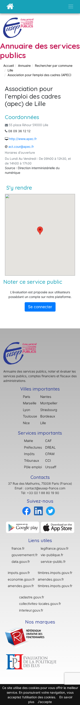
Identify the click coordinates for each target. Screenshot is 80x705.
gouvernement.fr (25, 555)
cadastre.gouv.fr (31, 597)
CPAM (49, 454)
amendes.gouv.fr (21, 586)
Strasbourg (48, 410)
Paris (26, 397)
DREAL (50, 447)
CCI (48, 460)
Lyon (26, 410)
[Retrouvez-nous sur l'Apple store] (57, 527)
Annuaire (24, 65)
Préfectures (33, 447)
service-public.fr (53, 561)
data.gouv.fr (21, 561)
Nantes (45, 397)
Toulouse (30, 416)
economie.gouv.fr (21, 579)
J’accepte (45, 702)
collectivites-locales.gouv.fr (40, 604)
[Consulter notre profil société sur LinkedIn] (38, 510)
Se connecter (40, 306)
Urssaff (50, 467)
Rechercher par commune (53, 65)
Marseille (29, 403)
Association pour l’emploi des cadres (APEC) (39, 75)
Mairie (28, 441)
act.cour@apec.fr (21, 146)
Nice (26, 423)
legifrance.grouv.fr (54, 548)
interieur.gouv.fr (31, 610)
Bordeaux (47, 416)
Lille (10, 70)
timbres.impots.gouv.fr (55, 573)
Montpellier (48, 403)
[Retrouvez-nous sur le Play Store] (22, 527)
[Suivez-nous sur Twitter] (50, 510)
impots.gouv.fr (19, 573)
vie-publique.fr (52, 555)
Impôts (29, 454)
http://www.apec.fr (23, 139)
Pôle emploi (33, 467)
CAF (48, 441)
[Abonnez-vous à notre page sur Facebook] (26, 510)
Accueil (8, 65)
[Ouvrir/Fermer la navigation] (71, 6)
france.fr (18, 548)
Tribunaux (31, 460)
